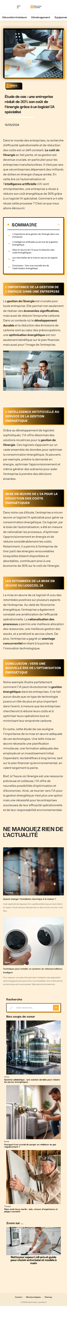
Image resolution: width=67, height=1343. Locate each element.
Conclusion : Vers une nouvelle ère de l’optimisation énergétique (30, 267)
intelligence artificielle (20, 184)
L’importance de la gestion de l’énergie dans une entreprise (35, 235)
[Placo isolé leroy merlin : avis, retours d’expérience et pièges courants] (33, 1177)
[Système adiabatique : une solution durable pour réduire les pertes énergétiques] (33, 1047)
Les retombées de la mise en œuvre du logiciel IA (34, 259)
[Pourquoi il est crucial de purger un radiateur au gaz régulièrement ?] (33, 1112)
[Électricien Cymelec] (36, 7)
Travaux (9, 893)
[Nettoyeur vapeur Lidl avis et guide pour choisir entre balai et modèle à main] (33, 1241)
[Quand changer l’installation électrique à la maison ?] (33, 871)
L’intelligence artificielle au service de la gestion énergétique (35, 243)
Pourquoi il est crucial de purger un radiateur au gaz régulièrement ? (30, 1145)
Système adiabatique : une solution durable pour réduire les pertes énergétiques (32, 1080)
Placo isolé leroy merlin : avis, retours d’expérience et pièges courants (31, 1210)
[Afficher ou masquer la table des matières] (48, 224)
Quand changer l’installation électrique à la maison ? (29, 899)
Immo (13, 85)
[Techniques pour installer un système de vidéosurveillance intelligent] (33, 941)
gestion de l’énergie (21, 301)
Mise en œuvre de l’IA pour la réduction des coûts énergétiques (33, 251)
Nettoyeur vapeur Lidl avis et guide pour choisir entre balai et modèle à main (34, 1260)
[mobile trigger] (19, 7)
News (7, 963)
